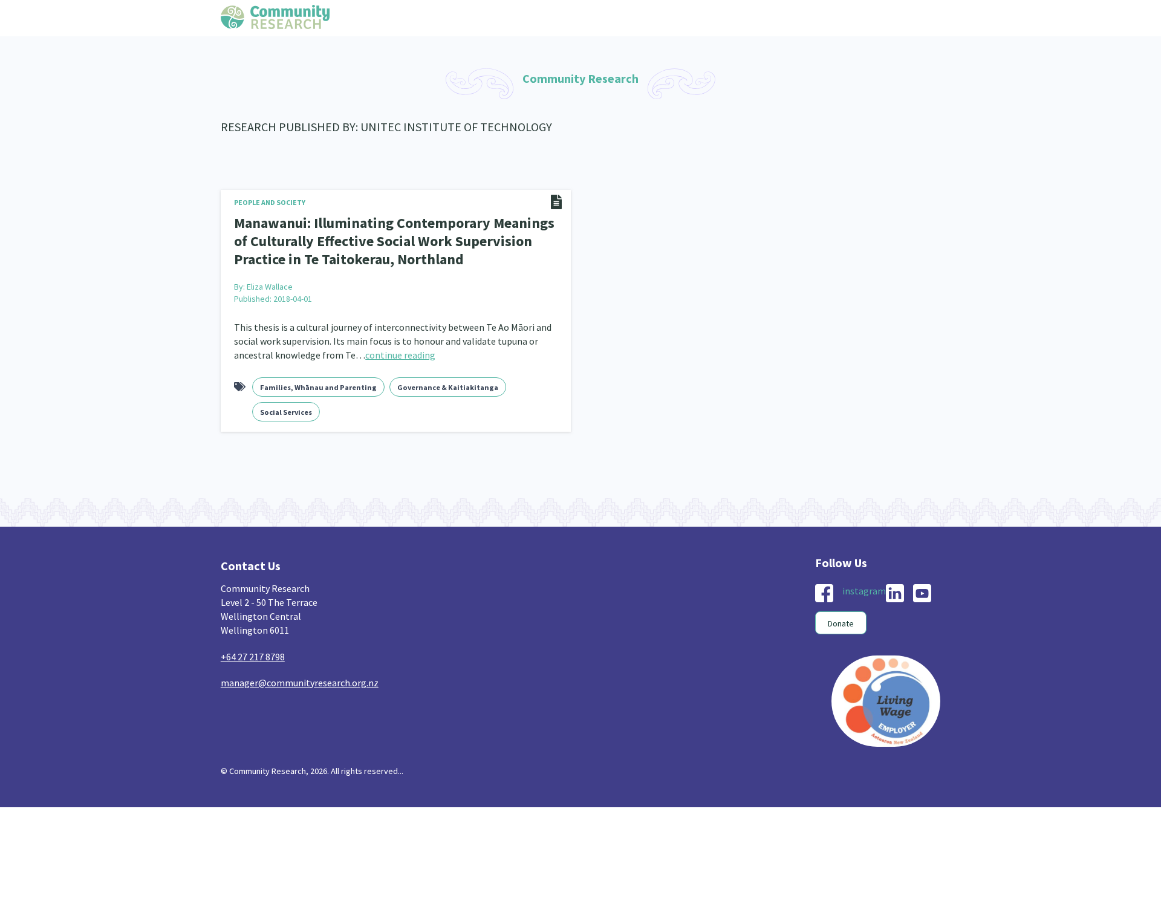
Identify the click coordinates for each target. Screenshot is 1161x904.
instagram (864, 585)
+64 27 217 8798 (253, 651)
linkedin (895, 588)
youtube (922, 588)
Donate (841, 618)
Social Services (286, 406)
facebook (824, 588)
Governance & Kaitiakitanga (447, 381)
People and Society (269, 202)
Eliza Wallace (270, 281)
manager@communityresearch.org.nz (300, 677)
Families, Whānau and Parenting (318, 381)
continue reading (400, 349)
